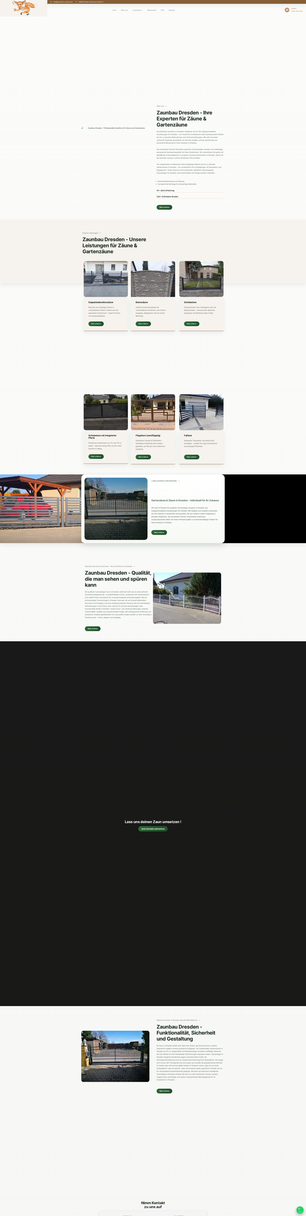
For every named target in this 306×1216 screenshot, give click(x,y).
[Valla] (23, 8)
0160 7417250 (297, 11)
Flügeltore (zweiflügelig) (148, 435)
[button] (153, 828)
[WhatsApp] (300, 1210)
